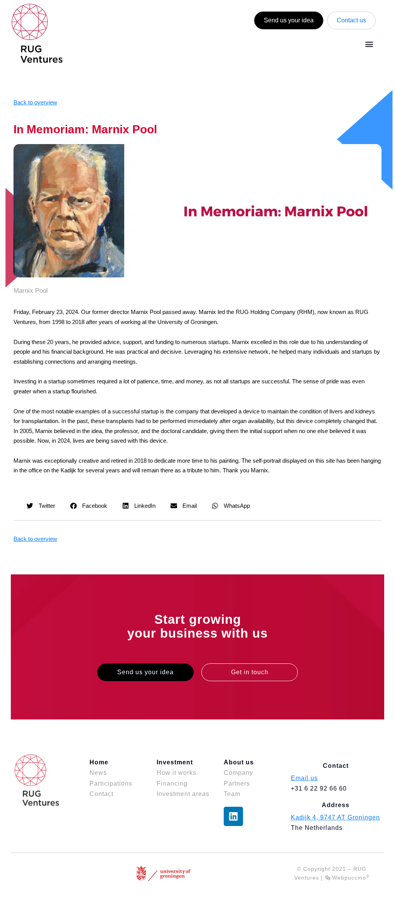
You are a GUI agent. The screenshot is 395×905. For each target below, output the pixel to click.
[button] (369, 43)
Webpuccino (350, 878)
